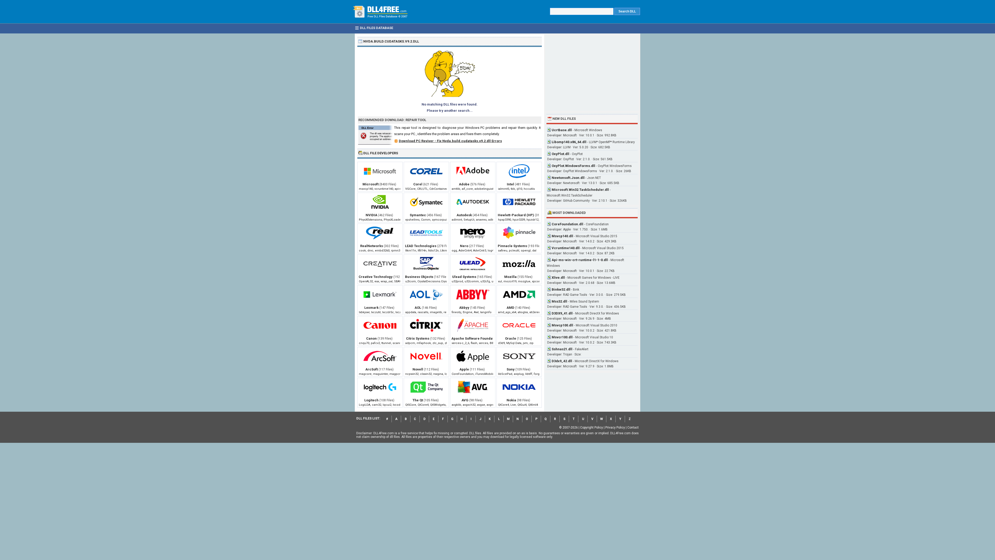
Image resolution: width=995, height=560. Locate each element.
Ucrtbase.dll (562, 130)
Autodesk (464, 215)
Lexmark (371, 308)
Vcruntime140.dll (566, 248)
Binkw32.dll (561, 289)
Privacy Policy (615, 427)
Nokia (511, 400)
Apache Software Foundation (475, 338)
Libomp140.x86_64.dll (569, 142)
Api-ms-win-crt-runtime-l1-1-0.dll (580, 260)
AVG (464, 400)
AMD (510, 308)
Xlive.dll (558, 277)
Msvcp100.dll (562, 325)
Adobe (464, 184)
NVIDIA (371, 215)
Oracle (510, 338)
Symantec (418, 215)
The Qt (418, 400)
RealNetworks (371, 246)
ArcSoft (371, 369)
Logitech (371, 400)
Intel (510, 184)
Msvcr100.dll (562, 337)
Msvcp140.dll (562, 236)
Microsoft (371, 184)
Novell (418, 369)
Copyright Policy (591, 427)
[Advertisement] (592, 73)
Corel (417, 184)
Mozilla (510, 277)
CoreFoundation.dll (567, 224)
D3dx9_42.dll (562, 361)
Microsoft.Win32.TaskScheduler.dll (580, 190)
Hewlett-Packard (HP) (516, 215)
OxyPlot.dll (560, 154)
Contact (633, 427)
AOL (418, 308)
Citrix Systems (417, 338)
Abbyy (464, 308)
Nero (464, 246)
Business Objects (419, 277)
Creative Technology (376, 277)
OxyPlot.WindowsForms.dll (573, 166)
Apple (464, 369)
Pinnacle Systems (512, 246)
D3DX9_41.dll (562, 313)
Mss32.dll (559, 301)
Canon (371, 338)
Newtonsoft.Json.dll (568, 178)
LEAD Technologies (420, 246)
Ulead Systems (464, 277)
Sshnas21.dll (562, 349)
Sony (511, 369)
